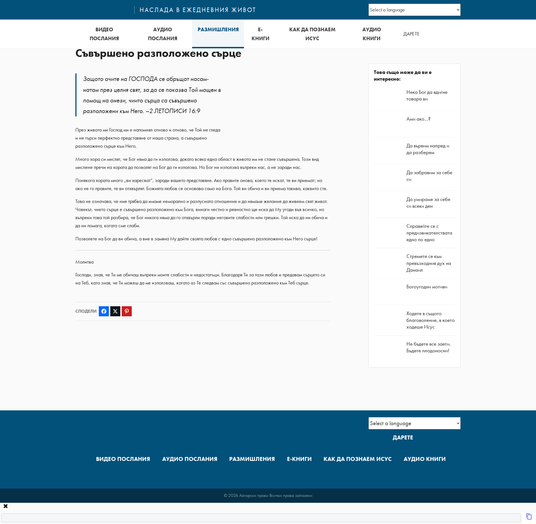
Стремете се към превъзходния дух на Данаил (428, 263)
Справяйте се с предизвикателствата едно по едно (429, 232)
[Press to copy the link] (529, 518)
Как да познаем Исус (312, 34)
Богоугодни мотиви (426, 286)
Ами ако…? (418, 118)
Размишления (218, 29)
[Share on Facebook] (104, 311)
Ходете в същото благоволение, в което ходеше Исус (430, 320)
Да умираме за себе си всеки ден (428, 202)
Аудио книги (371, 34)
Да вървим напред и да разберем (427, 149)
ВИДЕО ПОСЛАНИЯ (104, 34)
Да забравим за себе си (429, 176)
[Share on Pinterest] (127, 311)
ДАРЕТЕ (411, 34)
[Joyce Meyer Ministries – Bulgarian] (102, 10)
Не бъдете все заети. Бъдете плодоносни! (428, 347)
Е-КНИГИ (260, 34)
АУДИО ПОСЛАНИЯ (162, 34)
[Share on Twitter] (115, 311)
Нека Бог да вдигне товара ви (427, 95)
